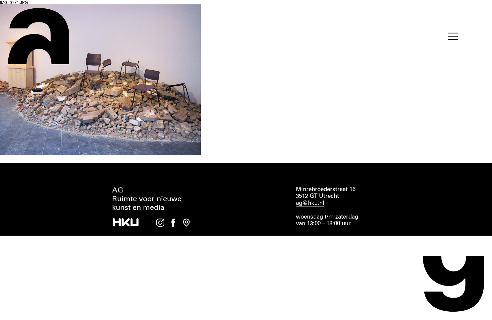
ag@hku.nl (310, 203)
